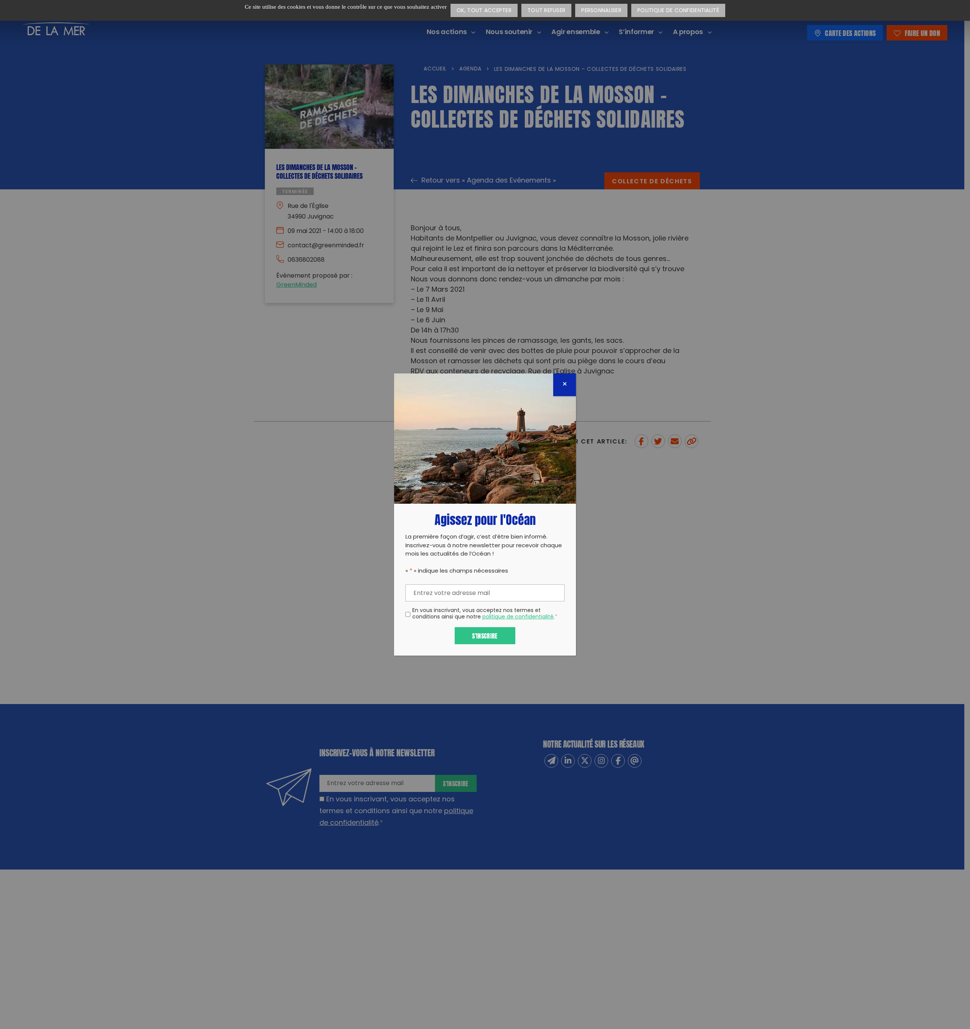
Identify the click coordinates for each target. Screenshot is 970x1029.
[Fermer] (564, 384)
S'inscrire (485, 635)
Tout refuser (546, 10)
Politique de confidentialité (678, 10)
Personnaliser (601, 10)
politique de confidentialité (518, 617)
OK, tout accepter (484, 10)
